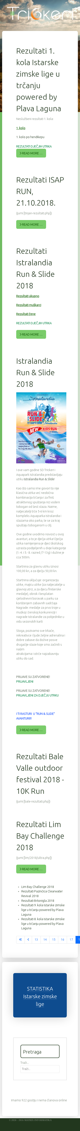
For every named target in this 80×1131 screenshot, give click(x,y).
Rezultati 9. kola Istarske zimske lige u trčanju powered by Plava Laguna (43, 909)
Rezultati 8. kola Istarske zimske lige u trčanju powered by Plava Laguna (43, 923)
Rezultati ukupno (27, 296)
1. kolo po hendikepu (30, 137)
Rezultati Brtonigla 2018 (37, 900)
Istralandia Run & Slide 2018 (35, 372)
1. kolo (20, 128)
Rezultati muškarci (28, 305)
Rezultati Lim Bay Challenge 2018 (40, 836)
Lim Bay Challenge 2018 (37, 887)
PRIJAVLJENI (24, 681)
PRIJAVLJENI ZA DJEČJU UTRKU (37, 695)
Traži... (24, 1062)
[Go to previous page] (28, 940)
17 (71, 939)
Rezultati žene (26, 314)
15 (53, 939)
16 (62, 939)
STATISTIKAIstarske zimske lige (40, 996)
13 (36, 939)
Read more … (32, 153)
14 (45, 939)
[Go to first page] (20, 940)
